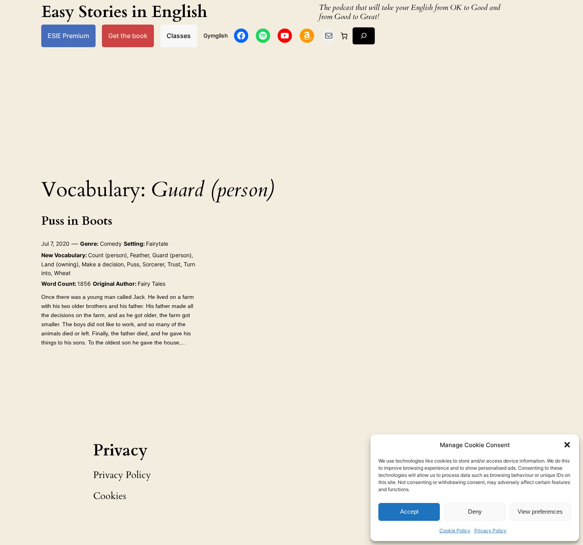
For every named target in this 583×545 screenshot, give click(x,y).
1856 (84, 283)
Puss (133, 264)
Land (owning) (60, 264)
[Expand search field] (364, 35)
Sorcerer (153, 264)
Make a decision (103, 264)
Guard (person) (172, 255)
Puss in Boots (76, 221)
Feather (139, 255)
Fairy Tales (151, 283)
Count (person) (107, 255)
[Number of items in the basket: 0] (344, 35)
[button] (567, 445)
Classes (179, 36)
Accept (409, 511)
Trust (173, 264)
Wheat (62, 273)
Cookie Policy (454, 531)
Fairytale (157, 243)
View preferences (540, 511)
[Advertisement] (291, 110)
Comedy (111, 243)
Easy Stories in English (124, 12)
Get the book (128, 36)
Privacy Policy (490, 531)
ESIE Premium (68, 36)
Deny (475, 511)
